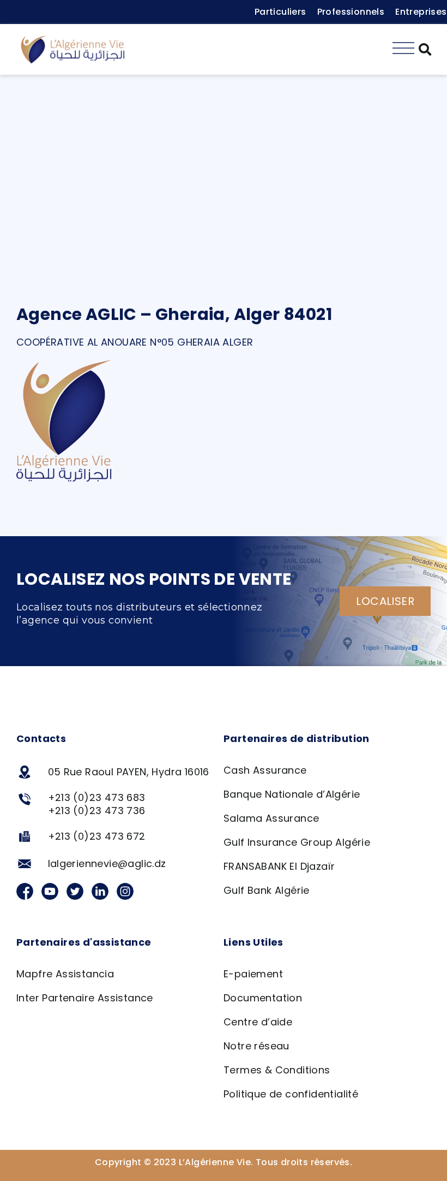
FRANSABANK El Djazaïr (279, 866)
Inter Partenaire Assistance (84, 998)
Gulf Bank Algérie (267, 890)
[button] (425, 50)
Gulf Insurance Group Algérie (297, 842)
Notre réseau (256, 1046)
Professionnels (351, 11)
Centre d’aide (258, 1022)
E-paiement (253, 974)
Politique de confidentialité (291, 1094)
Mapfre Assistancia (65, 974)
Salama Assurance (271, 818)
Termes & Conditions (277, 1070)
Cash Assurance (265, 770)
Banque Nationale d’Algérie (292, 794)
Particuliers (280, 11)
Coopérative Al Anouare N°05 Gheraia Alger (134, 342)
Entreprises (420, 11)
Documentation (263, 998)
